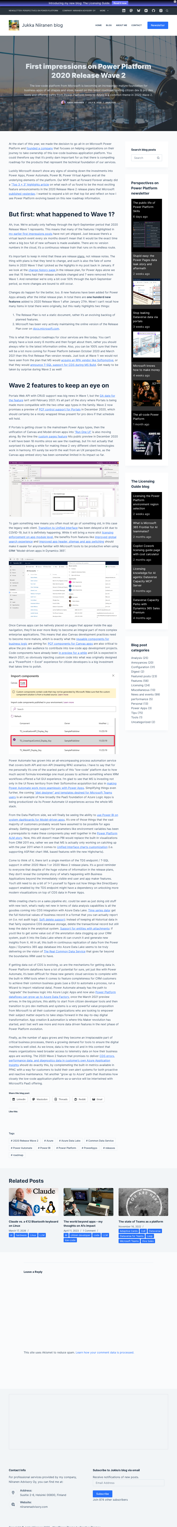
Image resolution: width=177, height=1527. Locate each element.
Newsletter (158, 25)
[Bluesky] (138, 10)
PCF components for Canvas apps (70, 643)
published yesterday (22, 193)
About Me (121, 25)
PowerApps (89, 1147)
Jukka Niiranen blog (42, 25)
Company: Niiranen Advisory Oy (79, 10)
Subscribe (102, 1493)
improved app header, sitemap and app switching (71, 541)
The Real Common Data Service (64, 951)
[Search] (167, 11)
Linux (33, 1235)
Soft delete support (52, 919)
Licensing (137, 685)
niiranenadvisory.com (34, 1506)
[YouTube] (146, 10)
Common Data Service (100, 1140)
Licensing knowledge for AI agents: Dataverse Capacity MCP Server (145, 577)
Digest (135, 671)
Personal (136, 703)
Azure (48, 1140)
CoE (143, 1230)
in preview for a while (73, 653)
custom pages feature (52, 436)
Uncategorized (141, 722)
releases (109, 1147)
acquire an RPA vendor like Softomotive (87, 360)
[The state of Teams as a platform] (143, 1202)
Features (136, 680)
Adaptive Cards (129, 1230)
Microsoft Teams (129, 1241)
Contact (136, 25)
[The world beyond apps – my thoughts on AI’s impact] (88, 1202)
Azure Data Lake (69, 1140)
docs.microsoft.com (46, 328)
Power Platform (66, 1147)
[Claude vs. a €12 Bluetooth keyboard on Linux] (33, 1202)
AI (11, 1235)
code (96, 1235)
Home (98, 25)
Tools (134, 717)
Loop (150, 1235)
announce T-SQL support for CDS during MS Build (63, 365)
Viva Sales (148, 1241)
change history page (42, 270)
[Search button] (158, 157)
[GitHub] (153, 10)
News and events (142, 694)
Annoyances (139, 662)
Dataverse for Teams (131, 1235)
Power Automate (21, 1147)
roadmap (17, 1155)
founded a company (40, 148)
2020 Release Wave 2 (24, 1140)
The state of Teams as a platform (141, 1221)
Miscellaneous (140, 690)
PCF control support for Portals (60, 409)
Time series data (99, 910)
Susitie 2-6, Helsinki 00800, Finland (43, 1495)
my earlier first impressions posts (30, 233)
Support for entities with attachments (84, 928)
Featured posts (141, 676)
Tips (134, 713)
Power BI (44, 1147)
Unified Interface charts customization (82, 847)
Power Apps (139, 708)
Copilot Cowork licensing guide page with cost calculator (146, 550)
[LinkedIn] (123, 10)
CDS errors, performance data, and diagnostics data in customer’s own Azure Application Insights (62, 1060)
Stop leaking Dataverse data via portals (145, 317)
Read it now (120, 3)
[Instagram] (160, 10)
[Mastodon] (131, 10)
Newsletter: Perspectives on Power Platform (33, 10)
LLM (42, 1235)
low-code (70, 1240)
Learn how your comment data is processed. (105, 1352)
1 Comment (89, 1230)
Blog (109, 25)
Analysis (110, 102)
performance (139, 699)
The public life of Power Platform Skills (144, 207)
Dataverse (155, 1230)
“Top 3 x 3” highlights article (30, 184)
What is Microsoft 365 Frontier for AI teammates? (145, 527)
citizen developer (80, 1235)
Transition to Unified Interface (58, 528)
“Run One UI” (83, 432)
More (102, 10)
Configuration (140, 667)
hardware (21, 1235)
